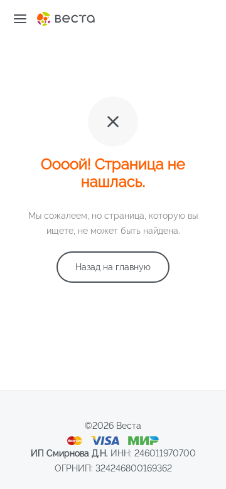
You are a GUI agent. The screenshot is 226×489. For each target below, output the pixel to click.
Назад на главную (113, 267)
